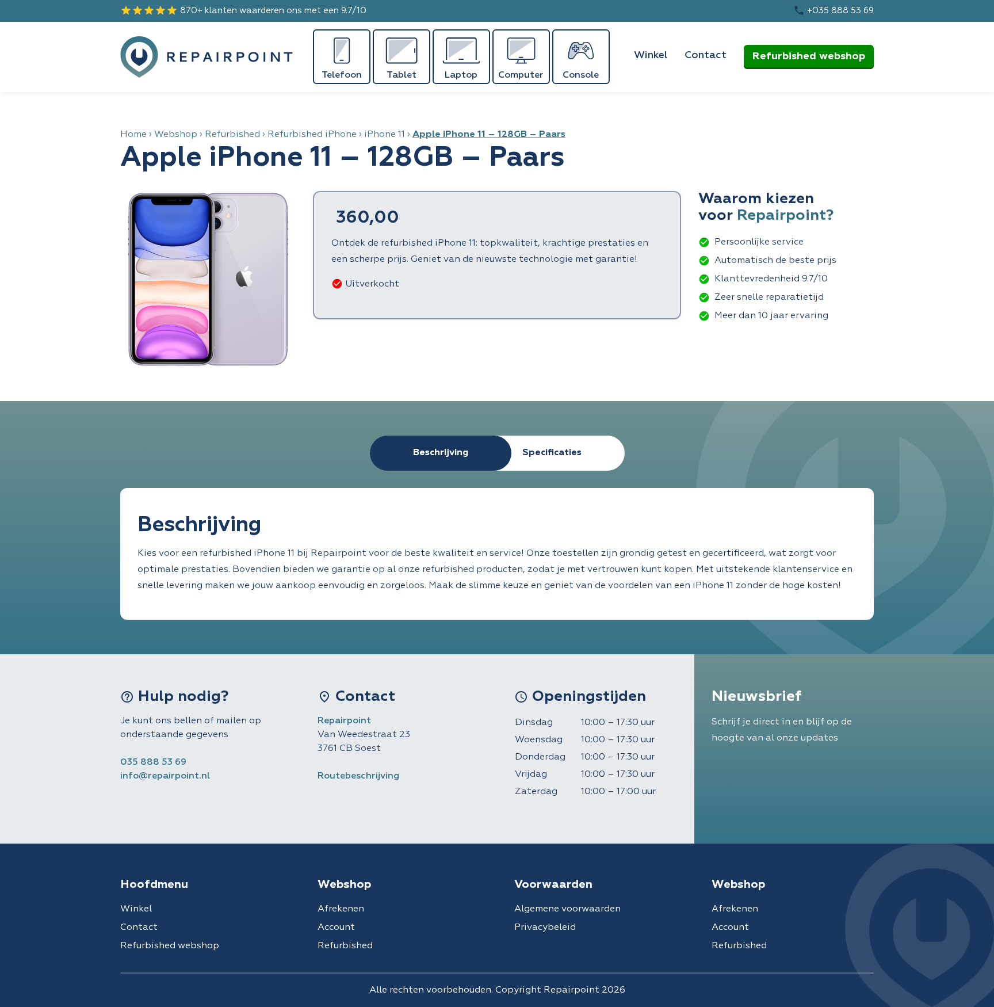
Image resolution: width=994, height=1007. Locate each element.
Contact (706, 55)
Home (133, 134)
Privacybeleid (545, 927)
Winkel (650, 55)
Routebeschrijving (358, 776)
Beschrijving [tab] (440, 452)
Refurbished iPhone (312, 134)
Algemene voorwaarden (567, 909)
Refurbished (232, 134)
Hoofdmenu (154, 884)
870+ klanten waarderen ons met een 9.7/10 (243, 10)
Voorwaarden (553, 884)
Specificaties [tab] (552, 452)
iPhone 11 (384, 134)
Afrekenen (341, 909)
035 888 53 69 (153, 762)
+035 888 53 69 (833, 10)
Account (336, 927)
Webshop (175, 134)
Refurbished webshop (808, 56)
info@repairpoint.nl (165, 776)
